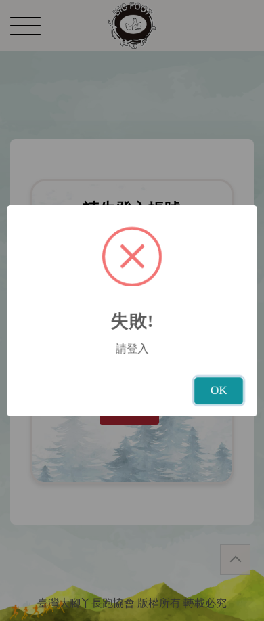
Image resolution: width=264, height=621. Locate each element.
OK (219, 390)
